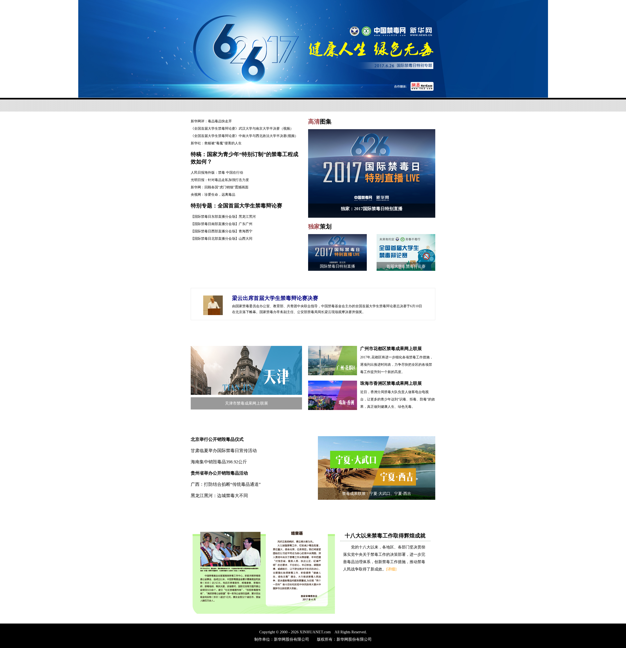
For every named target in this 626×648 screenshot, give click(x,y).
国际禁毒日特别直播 (337, 266)
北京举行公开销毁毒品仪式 (217, 439)
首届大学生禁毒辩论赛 (405, 266)
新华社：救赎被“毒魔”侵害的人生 (216, 143)
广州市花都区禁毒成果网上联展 (391, 348)
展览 (201, 515)
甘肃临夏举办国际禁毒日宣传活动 (224, 450)
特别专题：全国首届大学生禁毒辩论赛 (236, 206)
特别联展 (206, 333)
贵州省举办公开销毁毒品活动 (219, 473)
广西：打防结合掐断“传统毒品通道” (226, 484)
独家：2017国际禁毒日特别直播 (371, 208)
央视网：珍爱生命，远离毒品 (213, 194)
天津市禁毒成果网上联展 (246, 403)
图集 (320, 121)
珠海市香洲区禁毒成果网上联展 (391, 383)
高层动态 (206, 280)
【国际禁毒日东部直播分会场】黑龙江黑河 (223, 216)
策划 (320, 226)
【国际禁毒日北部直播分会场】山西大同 (221, 238)
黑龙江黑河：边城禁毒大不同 (219, 495)
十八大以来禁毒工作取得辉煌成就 (385, 536)
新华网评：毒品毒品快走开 (211, 121)
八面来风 (206, 424)
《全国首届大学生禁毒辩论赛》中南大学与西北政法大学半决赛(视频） (244, 136)
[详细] (391, 569)
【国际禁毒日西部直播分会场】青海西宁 (221, 231)
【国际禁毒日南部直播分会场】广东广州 (221, 224)
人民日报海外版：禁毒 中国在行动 (217, 172)
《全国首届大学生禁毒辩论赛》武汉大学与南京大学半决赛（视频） (242, 128)
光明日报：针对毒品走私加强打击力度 (220, 180)
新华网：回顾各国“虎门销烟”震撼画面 (219, 187)
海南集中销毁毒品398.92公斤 (219, 461)
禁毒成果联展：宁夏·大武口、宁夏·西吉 (376, 493)
